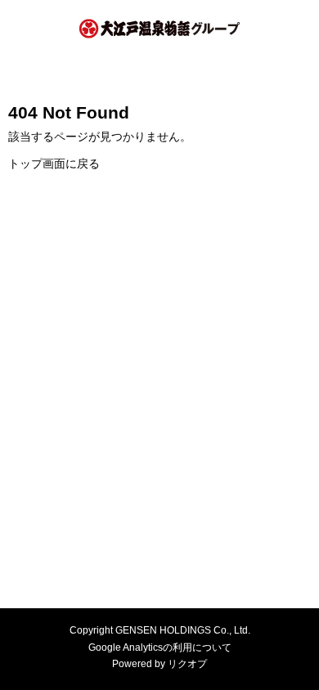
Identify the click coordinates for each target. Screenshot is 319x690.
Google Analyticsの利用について (159, 647)
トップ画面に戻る (54, 163)
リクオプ (187, 664)
